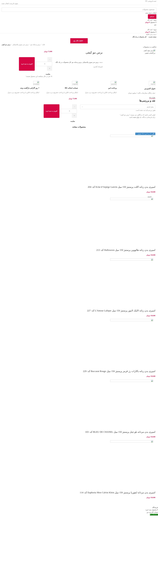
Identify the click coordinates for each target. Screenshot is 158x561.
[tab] (152, 98)
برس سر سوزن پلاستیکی (20, 44)
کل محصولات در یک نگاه (63, 62)
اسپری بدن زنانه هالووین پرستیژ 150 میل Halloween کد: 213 (125, 250)
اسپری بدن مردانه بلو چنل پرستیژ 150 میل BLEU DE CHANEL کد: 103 (120, 432)
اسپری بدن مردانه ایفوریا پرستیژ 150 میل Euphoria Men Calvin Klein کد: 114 (117, 492)
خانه (43, 44)
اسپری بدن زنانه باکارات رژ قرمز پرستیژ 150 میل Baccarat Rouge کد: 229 (119, 371)
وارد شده (136, 117)
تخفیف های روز (78, 40)
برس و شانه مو (35, 44)
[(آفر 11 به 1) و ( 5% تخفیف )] (79, 280)
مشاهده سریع (147, 182)
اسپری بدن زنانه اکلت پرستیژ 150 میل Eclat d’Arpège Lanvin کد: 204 (121, 187)
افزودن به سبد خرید (27, 64)
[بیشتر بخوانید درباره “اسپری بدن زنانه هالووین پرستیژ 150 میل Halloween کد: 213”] (152, 245)
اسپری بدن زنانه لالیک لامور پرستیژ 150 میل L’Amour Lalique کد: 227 (121, 310)
